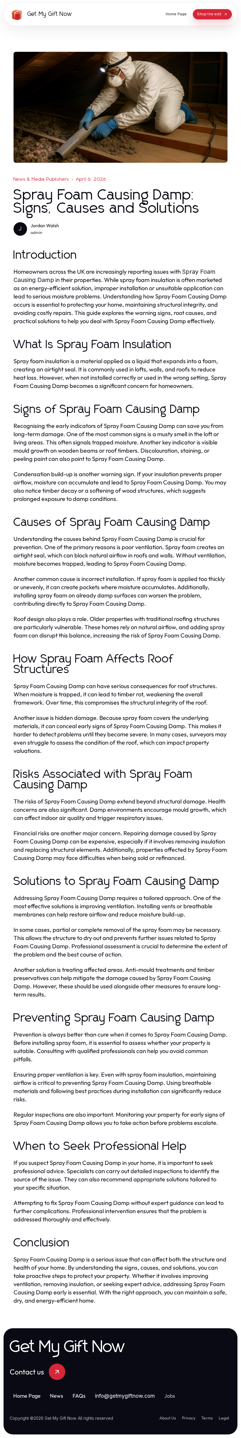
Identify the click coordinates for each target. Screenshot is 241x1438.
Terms (207, 1418)
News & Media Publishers (41, 179)
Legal (224, 1418)
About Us (167, 1418)
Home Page (27, 1395)
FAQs (79, 1395)
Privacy (188, 1418)
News (56, 1395)
